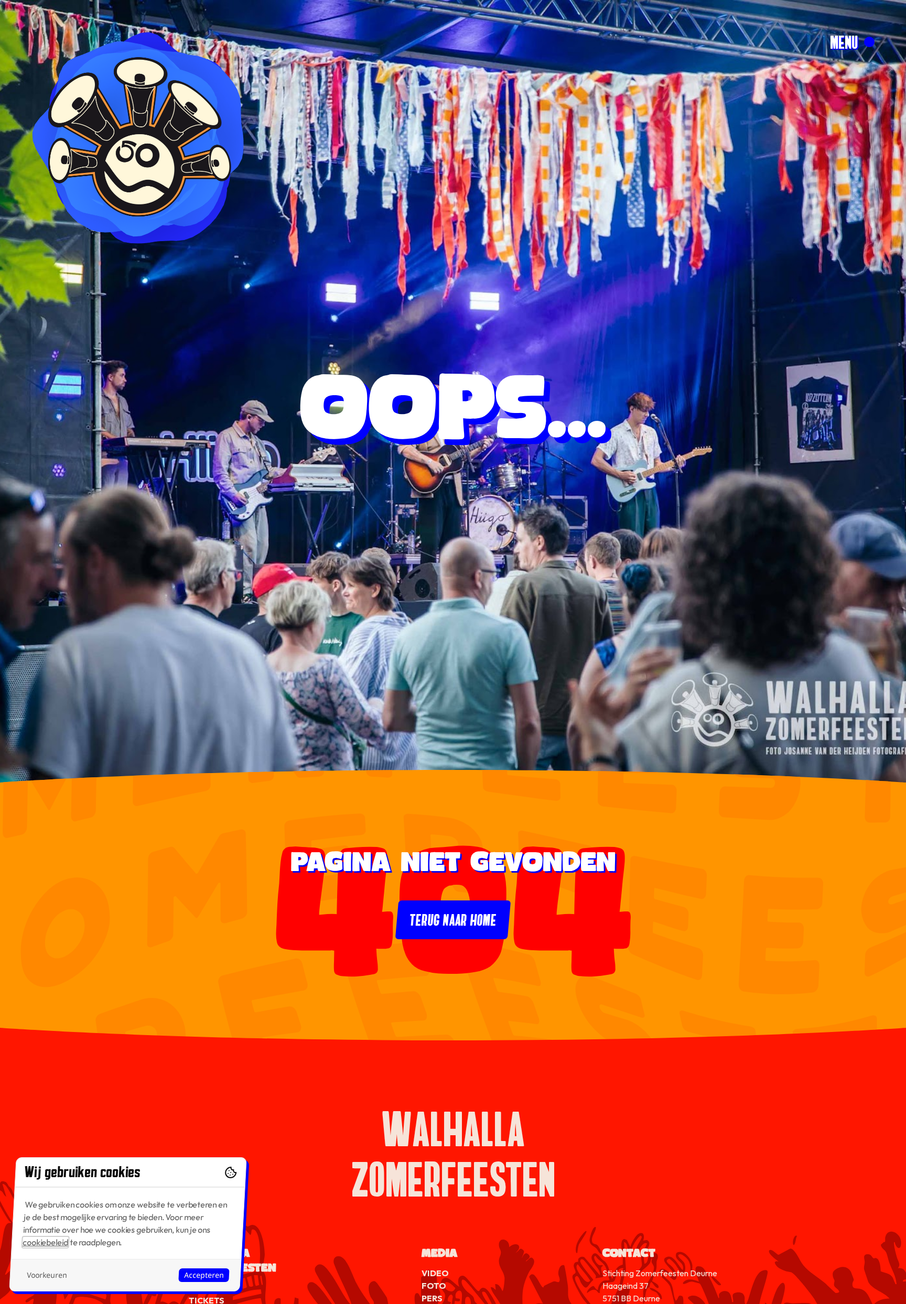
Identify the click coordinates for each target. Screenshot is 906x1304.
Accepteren (204, 1275)
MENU (844, 42)
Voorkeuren (46, 1275)
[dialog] (127, 1224)
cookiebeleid (46, 1242)
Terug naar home (453, 919)
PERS (432, 1298)
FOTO (434, 1285)
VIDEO (435, 1273)
